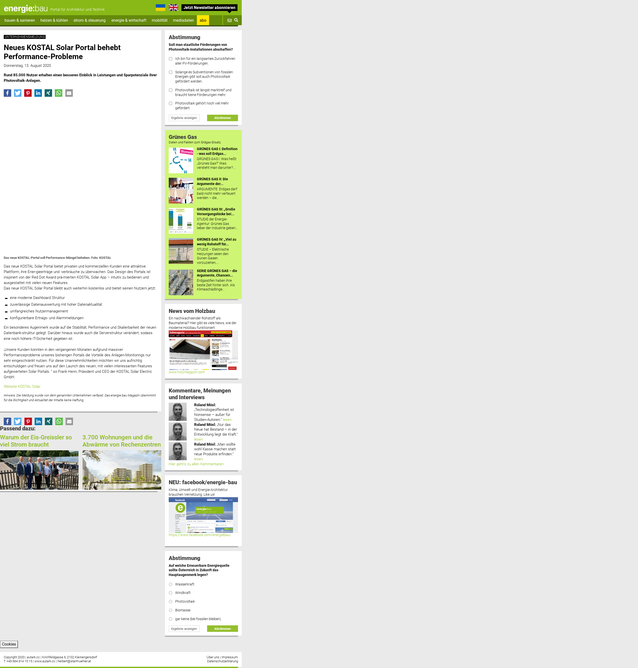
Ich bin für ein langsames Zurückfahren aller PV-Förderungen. (205, 61)
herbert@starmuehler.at (74, 661)
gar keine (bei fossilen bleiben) (198, 619)
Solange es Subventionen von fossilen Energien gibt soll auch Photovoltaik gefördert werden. (204, 77)
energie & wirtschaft (128, 20)
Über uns (213, 657)
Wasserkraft (184, 584)
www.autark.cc (44, 661)
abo (203, 20)
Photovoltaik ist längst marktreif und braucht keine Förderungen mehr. (203, 92)
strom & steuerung (90, 20)
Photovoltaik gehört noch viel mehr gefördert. (202, 105)
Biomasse (182, 610)
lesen (227, 419)
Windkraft (183, 593)
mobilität (159, 20)
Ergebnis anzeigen (184, 118)
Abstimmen (222, 118)
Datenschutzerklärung (222, 661)
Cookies (9, 644)
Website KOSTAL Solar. (22, 386)
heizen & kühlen (54, 20)
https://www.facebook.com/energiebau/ (200, 535)
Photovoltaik (185, 601)
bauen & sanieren (19, 20)
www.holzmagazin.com (187, 372)
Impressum (230, 657)
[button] (7, 93)
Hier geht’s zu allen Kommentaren (196, 464)
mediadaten (183, 20)
